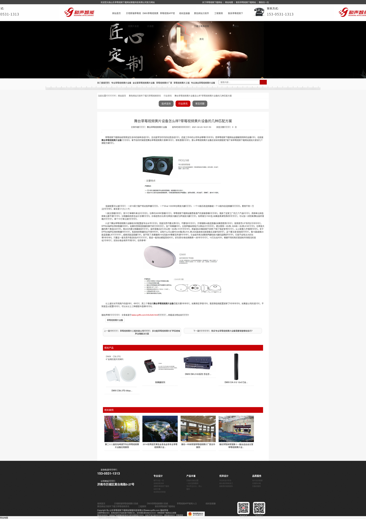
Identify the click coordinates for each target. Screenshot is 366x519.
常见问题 (199, 103)
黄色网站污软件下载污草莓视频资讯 (201, 16)
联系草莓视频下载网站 (246, 2)
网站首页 (116, 13)
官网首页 (101, 503)
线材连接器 (184, 13)
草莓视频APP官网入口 (167, 16)
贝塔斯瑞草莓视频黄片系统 (133, 16)
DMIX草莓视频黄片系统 (150, 16)
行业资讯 (168, 95)
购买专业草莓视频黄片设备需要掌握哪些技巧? (231, 330)
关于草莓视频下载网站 (212, 2)
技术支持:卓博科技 (127, 517)
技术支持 (166, 103)
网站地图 (229, 2)
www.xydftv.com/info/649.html (145, 314)
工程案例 (218, 13)
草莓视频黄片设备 (115, 320)
